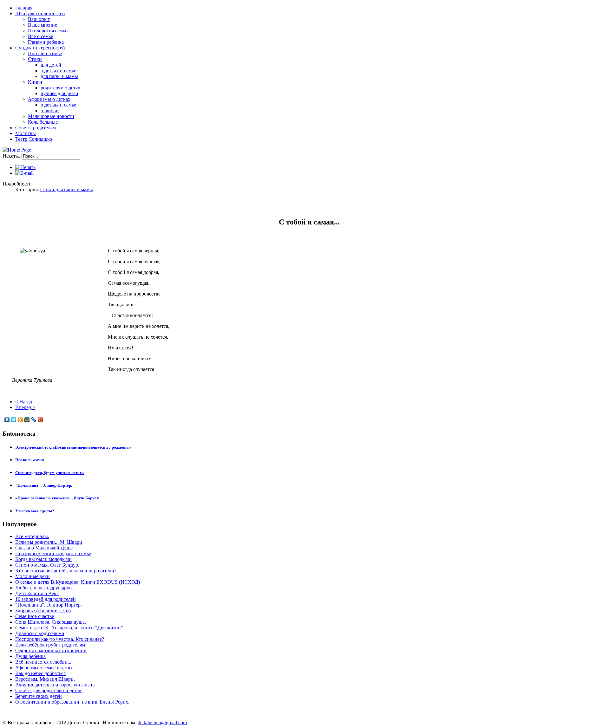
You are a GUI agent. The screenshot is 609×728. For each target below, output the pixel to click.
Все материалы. (32, 536)
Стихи (35, 59)
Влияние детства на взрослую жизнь (55, 684)
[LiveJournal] (33, 420)
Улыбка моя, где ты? (34, 511)
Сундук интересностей (40, 47)
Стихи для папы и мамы (66, 189)
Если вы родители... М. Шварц (48, 542)
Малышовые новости (51, 116)
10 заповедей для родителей (45, 599)
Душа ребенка (30, 656)
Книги (35, 82)
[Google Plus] (40, 420)
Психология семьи (48, 30)
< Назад (23, 401)
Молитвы (25, 133)
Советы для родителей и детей (48, 690)
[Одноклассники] (20, 420)
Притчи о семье (45, 53)
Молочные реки (32, 576)
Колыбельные (43, 122)
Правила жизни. (30, 460)
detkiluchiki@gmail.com (162, 722)
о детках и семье (58, 70)
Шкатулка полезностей (40, 13)
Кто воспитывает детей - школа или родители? (65, 570)
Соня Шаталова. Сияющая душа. (50, 622)
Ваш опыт (39, 19)
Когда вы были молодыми (43, 559)
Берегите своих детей (38, 696)
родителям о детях (60, 87)
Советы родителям (35, 127)
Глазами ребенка (46, 42)
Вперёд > (25, 407)
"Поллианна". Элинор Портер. (43, 485)
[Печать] (25, 167)
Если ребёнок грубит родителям (50, 644)
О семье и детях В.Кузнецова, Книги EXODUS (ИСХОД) (77, 582)
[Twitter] (13, 420)
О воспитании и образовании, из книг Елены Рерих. (72, 702)
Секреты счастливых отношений (51, 650)
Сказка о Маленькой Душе (44, 547)
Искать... (12, 156)
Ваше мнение (42, 25)
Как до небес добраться (40, 673)
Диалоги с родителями (39, 633)
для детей (51, 65)
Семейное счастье (34, 616)
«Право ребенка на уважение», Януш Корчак (57, 498)
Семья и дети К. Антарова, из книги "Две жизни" (69, 627)
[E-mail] (24, 173)
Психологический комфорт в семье (53, 553)
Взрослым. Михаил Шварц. (45, 679)
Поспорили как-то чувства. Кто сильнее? (59, 639)
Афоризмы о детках (49, 99)
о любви (50, 110)
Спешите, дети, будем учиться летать (49, 472)
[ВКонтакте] (7, 420)
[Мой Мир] (27, 420)
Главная (23, 7)
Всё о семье (40, 36)
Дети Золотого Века (37, 593)
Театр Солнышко (33, 139)
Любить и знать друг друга (44, 587)
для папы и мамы (59, 76)
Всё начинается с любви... (43, 662)
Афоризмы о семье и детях (44, 667)
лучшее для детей (59, 93)
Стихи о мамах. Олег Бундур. (47, 565)
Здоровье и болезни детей (43, 610)
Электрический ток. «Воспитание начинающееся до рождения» (73, 447)
